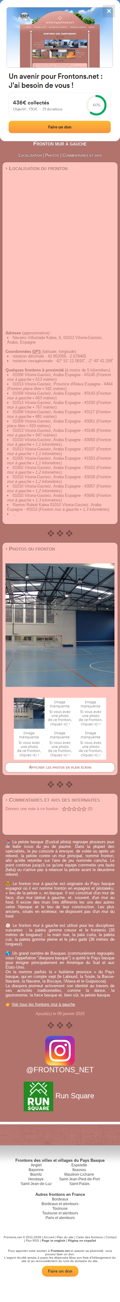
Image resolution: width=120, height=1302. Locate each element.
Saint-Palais (79, 1184)
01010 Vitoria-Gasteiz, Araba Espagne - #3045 (54, 495)
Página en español (82, 1240)
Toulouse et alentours (60, 1213)
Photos (52, 155)
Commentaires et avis (82, 155)
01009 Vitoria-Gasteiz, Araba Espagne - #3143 (54, 393)
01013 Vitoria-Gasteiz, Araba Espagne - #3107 (54, 449)
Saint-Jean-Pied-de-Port (79, 1179)
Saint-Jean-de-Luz (36, 1184)
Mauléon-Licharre (79, 1174)
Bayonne (36, 1170)
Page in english (53, 1240)
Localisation (30, 155)
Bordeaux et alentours (60, 1204)
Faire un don (60, 1271)
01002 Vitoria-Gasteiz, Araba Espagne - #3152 (54, 467)
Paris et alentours (60, 1218)
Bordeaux (60, 1199)
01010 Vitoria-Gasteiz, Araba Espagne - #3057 (54, 486)
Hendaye (36, 1179)
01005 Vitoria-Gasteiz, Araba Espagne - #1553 (54, 458)
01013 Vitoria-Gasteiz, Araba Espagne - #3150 (54, 402)
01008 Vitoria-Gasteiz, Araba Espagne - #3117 (54, 412)
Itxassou (79, 1170)
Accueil (49, 1237)
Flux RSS (32, 1240)
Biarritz (36, 1174)
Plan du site (65, 1237)
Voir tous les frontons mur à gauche (43, 1004)
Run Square (74, 1096)
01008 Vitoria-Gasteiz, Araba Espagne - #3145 (54, 374)
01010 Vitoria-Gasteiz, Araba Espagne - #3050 (54, 439)
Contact (111, 1237)
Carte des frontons (89, 1237)
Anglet (36, 1165)
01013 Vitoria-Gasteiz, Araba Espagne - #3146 (54, 430)
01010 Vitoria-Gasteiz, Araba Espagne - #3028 (54, 477)
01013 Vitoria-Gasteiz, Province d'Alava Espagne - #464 (63, 384)
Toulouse (60, 1208)
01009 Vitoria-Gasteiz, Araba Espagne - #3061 (54, 421)
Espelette (79, 1165)
